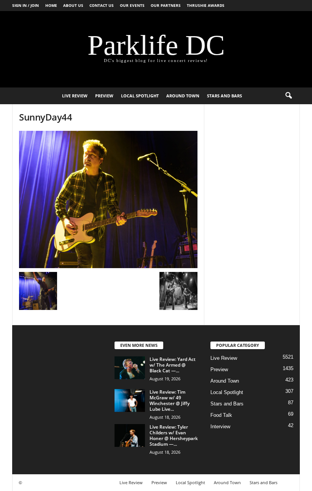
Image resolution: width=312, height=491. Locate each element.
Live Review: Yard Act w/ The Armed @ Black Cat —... (173, 365)
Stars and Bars (224, 96)
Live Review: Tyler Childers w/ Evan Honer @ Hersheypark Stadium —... (174, 435)
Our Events (132, 5)
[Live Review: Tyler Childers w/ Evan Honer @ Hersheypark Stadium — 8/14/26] (130, 435)
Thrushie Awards (205, 5)
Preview (104, 96)
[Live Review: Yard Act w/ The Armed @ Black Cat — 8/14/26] (130, 367)
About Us (73, 5)
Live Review (75, 96)
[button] (288, 95)
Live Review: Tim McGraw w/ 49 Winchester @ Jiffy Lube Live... (169, 400)
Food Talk (221, 415)
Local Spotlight (140, 96)
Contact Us (101, 5)
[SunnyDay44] (108, 199)
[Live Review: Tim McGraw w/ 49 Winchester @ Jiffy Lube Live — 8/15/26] (130, 400)
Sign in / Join (25, 5)
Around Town (182, 96)
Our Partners (166, 5)
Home (51, 5)
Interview (220, 426)
